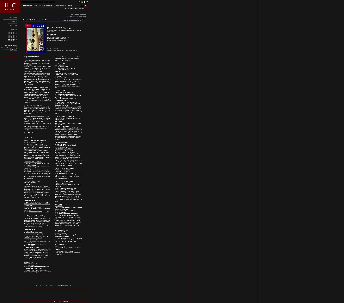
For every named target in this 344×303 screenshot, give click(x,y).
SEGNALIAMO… (60, 246)
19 (72, 20)
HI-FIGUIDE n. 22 (12, 33)
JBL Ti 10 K (27, 210)
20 (74, 20)
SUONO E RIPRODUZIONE (33, 142)
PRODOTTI (77, 14)
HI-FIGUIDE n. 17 (12, 40)
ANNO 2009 (14, 29)
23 (80, 20)
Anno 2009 (56, 285)
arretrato (60, 28)
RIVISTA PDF (83, 14)
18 (70, 20)
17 (67, 20)
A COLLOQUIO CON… (31, 263)
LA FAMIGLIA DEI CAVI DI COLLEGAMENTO (33, 238)
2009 (65, 20)
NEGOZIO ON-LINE (52, 48)
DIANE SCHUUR (60, 233)
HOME (72, 14)
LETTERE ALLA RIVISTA (33, 162)
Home (37, 285)
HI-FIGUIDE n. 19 (12, 37)
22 (78, 20)
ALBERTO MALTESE (31, 265)
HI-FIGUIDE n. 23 (12, 32)
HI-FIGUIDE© (13, 17)
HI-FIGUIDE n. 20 (12, 36)
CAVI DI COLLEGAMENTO (33, 234)
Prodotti (42, 285)
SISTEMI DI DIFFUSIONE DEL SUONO (37, 204)
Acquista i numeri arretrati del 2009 (10, 46)
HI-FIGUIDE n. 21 (12, 35)
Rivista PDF (49, 285)
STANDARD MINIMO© (62, 170)
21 (76, 20)
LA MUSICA (59, 206)
